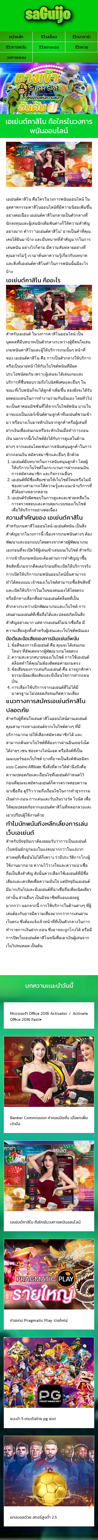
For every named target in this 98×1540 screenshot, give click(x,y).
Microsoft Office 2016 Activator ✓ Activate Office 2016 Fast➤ (49, 1016)
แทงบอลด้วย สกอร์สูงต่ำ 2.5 (33, 1517)
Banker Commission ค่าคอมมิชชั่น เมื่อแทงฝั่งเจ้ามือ (49, 1121)
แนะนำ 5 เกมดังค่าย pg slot (33, 1419)
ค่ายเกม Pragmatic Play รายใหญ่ (39, 1320)
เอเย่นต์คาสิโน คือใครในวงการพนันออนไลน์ (45, 1222)
